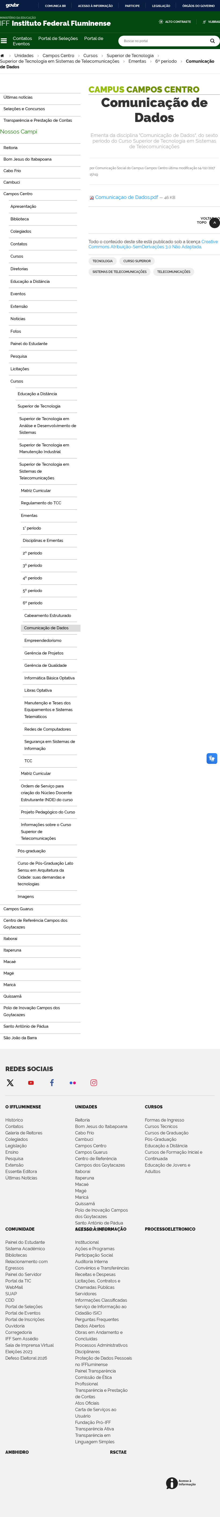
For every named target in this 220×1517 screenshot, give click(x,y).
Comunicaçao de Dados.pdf (126, 197)
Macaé (82, 1184)
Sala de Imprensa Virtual (29, 1345)
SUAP (11, 1293)
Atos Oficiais (87, 1403)
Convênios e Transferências (102, 1268)
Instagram (93, 1082)
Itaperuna (84, 1178)
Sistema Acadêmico (25, 1248)
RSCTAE (118, 1452)
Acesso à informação (95, 6)
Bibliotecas (16, 1255)
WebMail (14, 1287)
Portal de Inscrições (25, 1319)
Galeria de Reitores (23, 1132)
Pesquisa (14, 1158)
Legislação (161, 6)
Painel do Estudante (25, 1242)
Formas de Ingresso (164, 1120)
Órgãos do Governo (198, 6)
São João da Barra (93, 1229)
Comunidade (20, 1229)
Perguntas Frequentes (97, 1319)
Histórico (14, 1120)
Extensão (14, 1165)
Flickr (72, 1082)
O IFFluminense (23, 1106)
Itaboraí (82, 1171)
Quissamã (85, 1203)
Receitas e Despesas (95, 1274)
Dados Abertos (90, 1326)
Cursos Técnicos (161, 1126)
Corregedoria (18, 1332)
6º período (166, 61)
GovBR (12, 5)
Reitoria (82, 1120)
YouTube (30, 1082)
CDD (9, 1300)
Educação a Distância (166, 1145)
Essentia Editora (21, 1171)
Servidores (86, 1293)
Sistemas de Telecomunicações (119, 272)
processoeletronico (170, 1229)
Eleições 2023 (18, 1351)
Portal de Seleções (58, 38)
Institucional (87, 1242)
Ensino (12, 1152)
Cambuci (84, 1139)
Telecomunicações (173, 272)
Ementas (137, 61)
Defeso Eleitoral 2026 (26, 1358)
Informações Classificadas (101, 1300)
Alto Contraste (178, 22)
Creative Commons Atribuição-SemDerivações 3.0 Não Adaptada (153, 244)
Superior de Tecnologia (130, 55)
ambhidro (17, 1452)
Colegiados (16, 1139)
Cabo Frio (84, 1132)
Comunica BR (55, 6)
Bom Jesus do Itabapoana (101, 1126)
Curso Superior (137, 261)
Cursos (90, 55)
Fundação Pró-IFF (93, 1422)
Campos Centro (58, 55)
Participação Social (94, 1255)
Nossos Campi (18, 131)
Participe (132, 6)
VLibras (214, 22)
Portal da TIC (18, 1280)
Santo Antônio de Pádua (99, 1223)
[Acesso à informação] (181, 1483)
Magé (80, 1190)
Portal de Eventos (23, 1313)
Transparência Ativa (94, 1428)
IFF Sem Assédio (21, 1338)
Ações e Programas (95, 1248)
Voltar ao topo (208, 220)
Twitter (9, 1082)
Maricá (82, 1197)
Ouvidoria (15, 1326)
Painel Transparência (95, 1371)
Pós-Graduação (161, 1139)
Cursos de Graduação (167, 1132)
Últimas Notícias (21, 1178)
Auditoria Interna (91, 1261)
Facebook (51, 1082)
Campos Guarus (91, 1152)
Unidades (24, 55)
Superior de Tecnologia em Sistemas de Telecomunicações (59, 61)
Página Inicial (2, 55)
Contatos (22, 38)
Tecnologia (103, 261)
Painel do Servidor (23, 1274)
